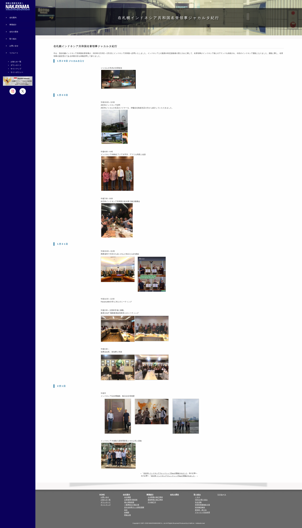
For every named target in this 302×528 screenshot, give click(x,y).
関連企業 (127, 515)
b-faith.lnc (191, 523)
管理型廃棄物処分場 (202, 505)
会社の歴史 (174, 495)
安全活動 (198, 502)
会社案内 (126, 495)
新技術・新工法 (201, 510)
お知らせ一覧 (106, 500)
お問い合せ (105, 497)
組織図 (126, 512)
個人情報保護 (129, 502)
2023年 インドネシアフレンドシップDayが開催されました (173, 476)
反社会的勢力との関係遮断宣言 (134, 509)
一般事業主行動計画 (131, 505)
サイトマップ (106, 505)
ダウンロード (106, 502)
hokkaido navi (200, 523)
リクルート (221, 495)
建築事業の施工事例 (155, 500)
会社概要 (127, 497)
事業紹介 (150, 495)
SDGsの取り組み (201, 500)
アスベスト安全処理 (202, 512)
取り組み (197, 495)
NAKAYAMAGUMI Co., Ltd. (157, 523)
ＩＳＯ (197, 497)
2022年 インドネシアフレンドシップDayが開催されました (165, 473)
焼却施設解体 (200, 507)
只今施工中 (152, 502)
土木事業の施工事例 (155, 497)
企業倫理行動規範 (131, 500)
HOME (102, 495)
